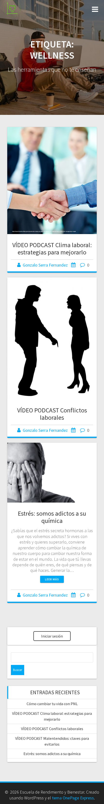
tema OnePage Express (73, 798)
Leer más (52, 579)
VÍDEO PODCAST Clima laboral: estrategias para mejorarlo (52, 248)
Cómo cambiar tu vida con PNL (52, 703)
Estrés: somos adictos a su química (52, 517)
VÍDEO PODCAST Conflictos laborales (52, 413)
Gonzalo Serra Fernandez (45, 265)
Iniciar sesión (52, 636)
